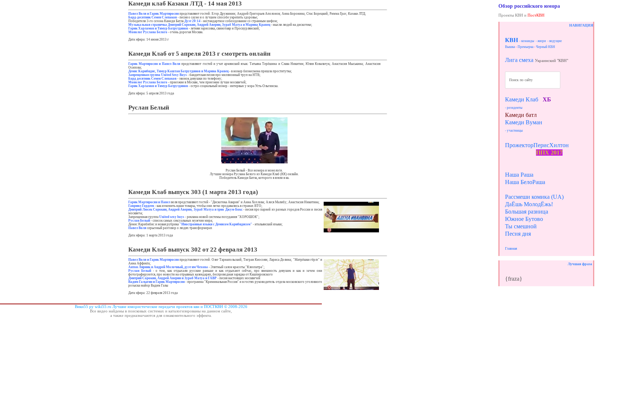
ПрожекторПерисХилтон (537, 145)
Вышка (510, 47)
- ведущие (554, 41)
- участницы (514, 130)
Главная (511, 248)
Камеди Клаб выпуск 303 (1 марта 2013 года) (193, 191)
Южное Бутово (524, 219)
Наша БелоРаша (525, 182)
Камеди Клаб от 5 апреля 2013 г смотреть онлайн (199, 53)
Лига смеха (519, 60)
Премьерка (525, 47)
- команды (526, 41)
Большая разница (526, 211)
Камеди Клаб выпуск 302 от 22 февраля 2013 (192, 249)
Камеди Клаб (521, 99)
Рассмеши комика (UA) (534, 197)
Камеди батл (521, 115)
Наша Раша (519, 175)
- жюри (541, 41)
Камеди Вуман (523, 122)
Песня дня (518, 234)
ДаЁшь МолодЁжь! (529, 204)
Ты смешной (521, 226)
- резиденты (513, 108)
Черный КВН (545, 47)
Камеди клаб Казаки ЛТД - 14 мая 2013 (185, 3)
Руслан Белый (148, 107)
